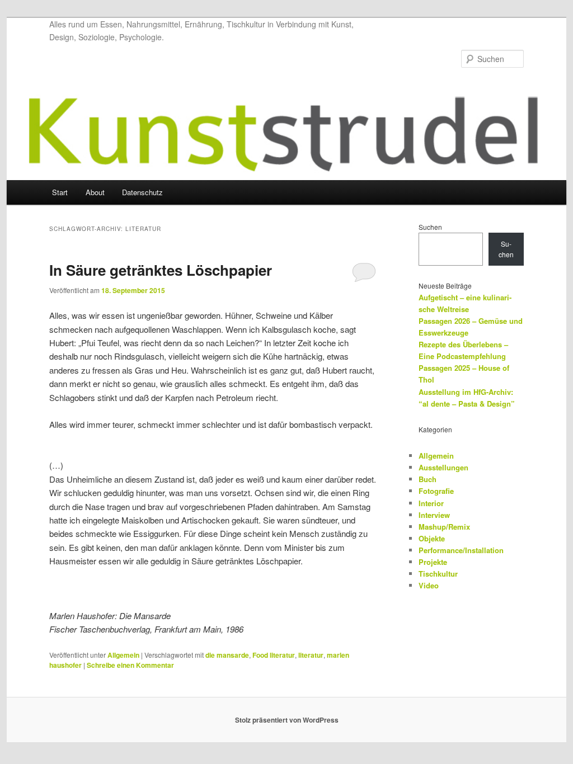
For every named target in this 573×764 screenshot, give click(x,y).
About (95, 192)
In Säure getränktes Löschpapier (160, 270)
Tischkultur (438, 573)
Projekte (433, 562)
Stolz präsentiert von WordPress (287, 720)
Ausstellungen (443, 467)
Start (60, 192)
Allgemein (123, 655)
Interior (431, 503)
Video (429, 585)
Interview (434, 515)
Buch (427, 479)
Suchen (430, 227)
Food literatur (273, 655)
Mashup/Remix (444, 526)
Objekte (432, 538)
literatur (310, 655)
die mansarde (227, 655)
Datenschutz (142, 192)
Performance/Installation (461, 550)
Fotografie (436, 490)
